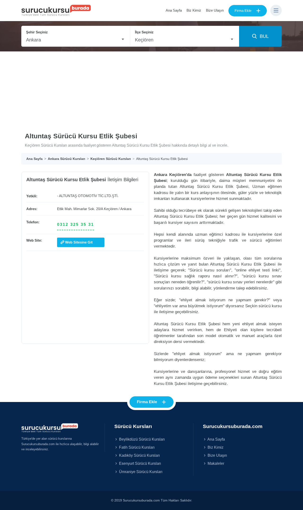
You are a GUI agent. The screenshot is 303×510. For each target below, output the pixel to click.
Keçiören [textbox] (144, 39)
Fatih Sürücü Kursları (136, 447)
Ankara (125, 209)
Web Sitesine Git (78, 242)
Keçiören (111, 209)
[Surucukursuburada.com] (49, 427)
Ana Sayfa (174, 10)
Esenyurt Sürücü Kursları (139, 463)
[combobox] (75, 39)
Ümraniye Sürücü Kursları (140, 471)
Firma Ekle (248, 10)
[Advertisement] (151, 87)
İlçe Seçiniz (144, 32)
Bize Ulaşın (215, 10)
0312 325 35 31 (75, 224)
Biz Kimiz (194, 10)
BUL (263, 36)
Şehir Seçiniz (37, 32)
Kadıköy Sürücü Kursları (139, 455)
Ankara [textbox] (33, 39)
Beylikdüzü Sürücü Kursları (141, 439)
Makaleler (215, 463)
